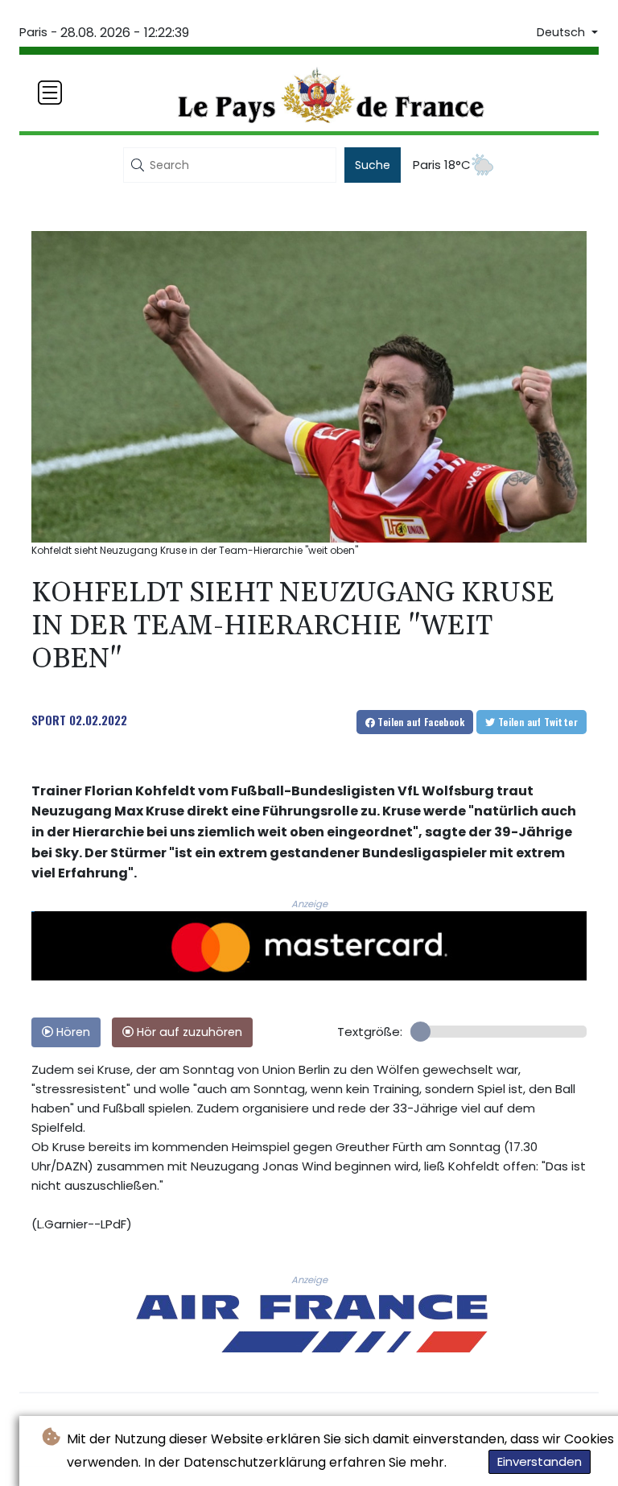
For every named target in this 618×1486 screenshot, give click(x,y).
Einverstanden (539, 1461)
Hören (71, 1032)
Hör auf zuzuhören (188, 1032)
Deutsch (562, 32)
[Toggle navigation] (49, 92)
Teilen (419, 722)
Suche (372, 165)
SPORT (48, 720)
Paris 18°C (442, 164)
